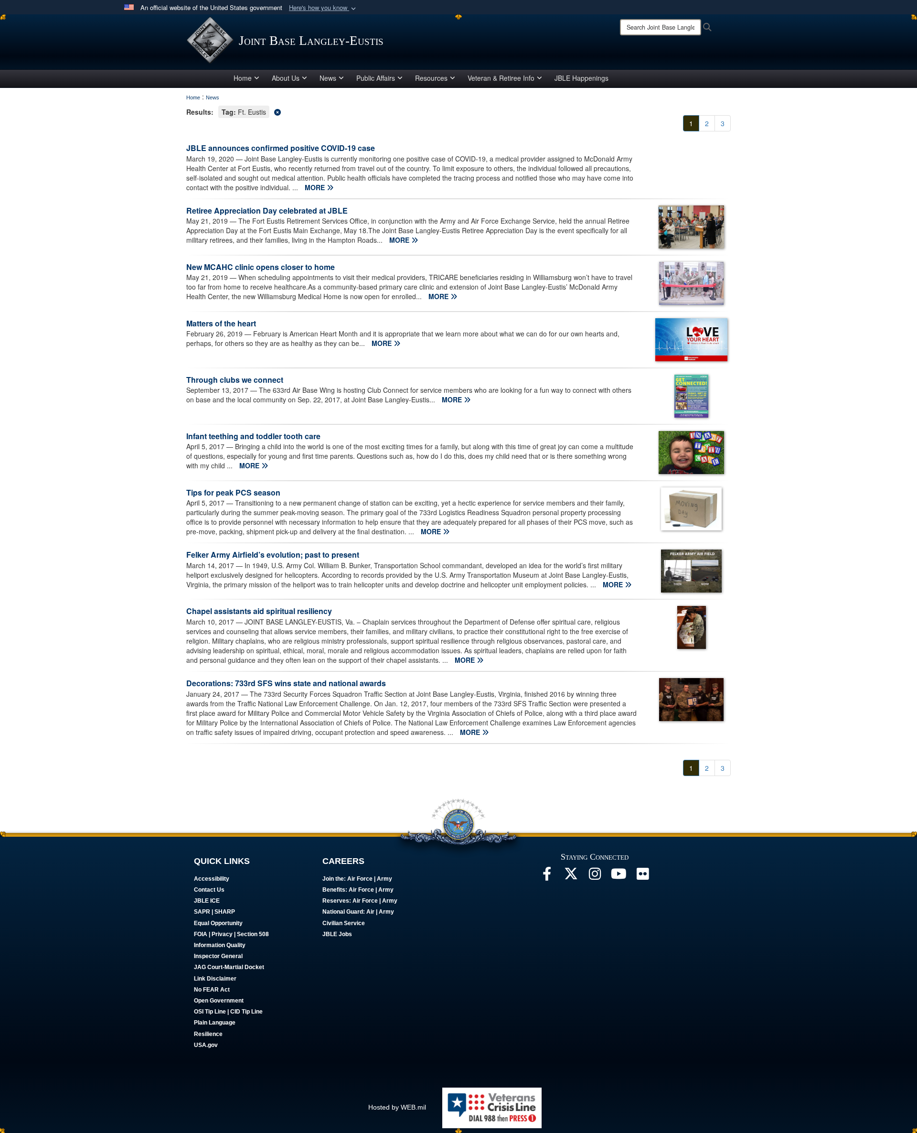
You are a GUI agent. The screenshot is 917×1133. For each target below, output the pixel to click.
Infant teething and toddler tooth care (253, 436)
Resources (431, 78)
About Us (285, 78)
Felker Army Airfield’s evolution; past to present (272, 554)
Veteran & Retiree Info (501, 78)
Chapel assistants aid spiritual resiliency (259, 610)
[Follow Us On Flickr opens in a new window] (642, 876)
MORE (316, 187)
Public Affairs (375, 78)
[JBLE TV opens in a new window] (618, 876)
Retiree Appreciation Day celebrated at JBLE (267, 210)
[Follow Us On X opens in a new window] (571, 876)
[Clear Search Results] (458, 111)
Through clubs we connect (234, 379)
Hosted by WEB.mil (397, 1107)
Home (243, 78)
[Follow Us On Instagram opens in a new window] (595, 876)
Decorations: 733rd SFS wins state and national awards (286, 683)
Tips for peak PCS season (233, 492)
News (328, 78)
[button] (323, 8)
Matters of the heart (221, 323)
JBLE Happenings (581, 78)
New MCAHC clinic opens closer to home (260, 266)
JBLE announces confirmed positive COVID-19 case (280, 147)
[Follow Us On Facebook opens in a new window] (547, 876)
